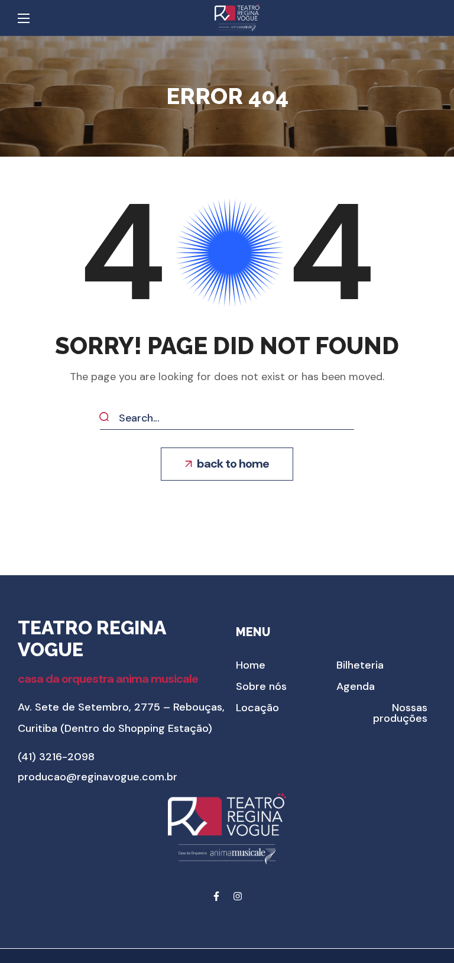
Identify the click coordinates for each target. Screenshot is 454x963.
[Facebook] (216, 896)
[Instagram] (237, 896)
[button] (227, 464)
